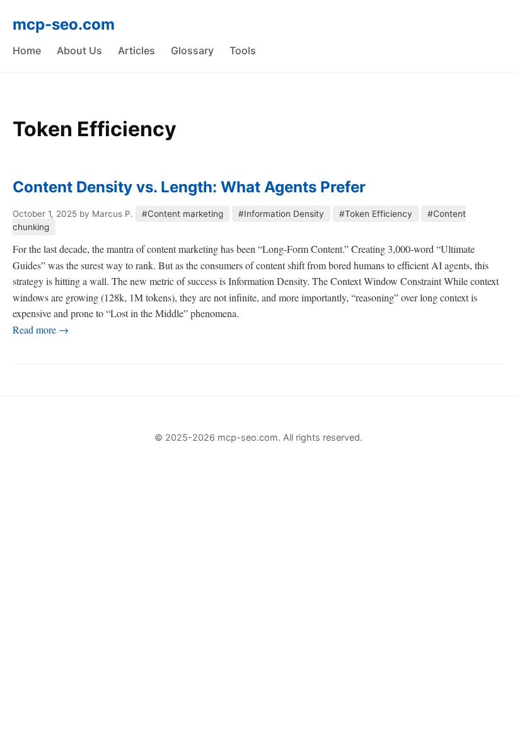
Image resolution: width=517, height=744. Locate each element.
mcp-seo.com (64, 24)
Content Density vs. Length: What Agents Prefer (189, 187)
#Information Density (281, 214)
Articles (136, 50)
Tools (242, 50)
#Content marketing (182, 214)
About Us (79, 50)
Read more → (41, 329)
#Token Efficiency (375, 214)
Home (27, 50)
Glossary (192, 50)
